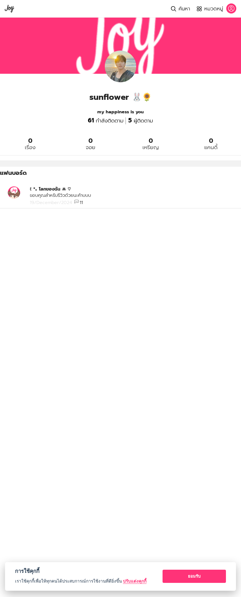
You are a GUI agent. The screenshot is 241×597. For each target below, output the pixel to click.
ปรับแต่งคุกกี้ (135, 581)
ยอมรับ (194, 575)
